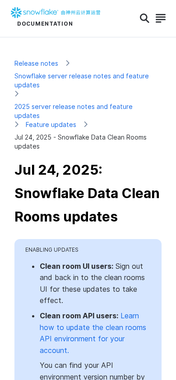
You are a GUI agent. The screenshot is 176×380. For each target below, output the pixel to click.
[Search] (144, 18)
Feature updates (51, 124)
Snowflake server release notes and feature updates (81, 80)
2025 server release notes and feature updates (73, 111)
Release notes (36, 63)
